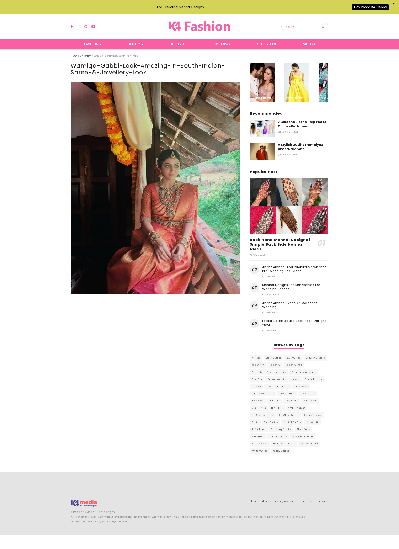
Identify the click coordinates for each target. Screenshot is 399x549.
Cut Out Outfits (276, 379)
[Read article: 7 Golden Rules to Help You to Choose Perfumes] (262, 129)
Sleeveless (258, 436)
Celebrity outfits (261, 372)
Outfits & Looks (312, 415)
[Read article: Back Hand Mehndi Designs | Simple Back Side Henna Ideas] (289, 206)
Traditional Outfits (284, 443)
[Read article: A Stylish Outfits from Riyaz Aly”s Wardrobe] (262, 151)
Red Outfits (312, 422)
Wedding (222, 44)
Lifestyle (177, 44)
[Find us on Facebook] (72, 26)
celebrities (258, 364)
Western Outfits (309, 443)
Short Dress (303, 429)
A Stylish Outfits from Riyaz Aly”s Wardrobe (300, 147)
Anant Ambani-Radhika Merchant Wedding (290, 305)
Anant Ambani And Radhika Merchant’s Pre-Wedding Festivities (294, 269)
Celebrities (266, 44)
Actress (256, 357)
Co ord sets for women (303, 372)
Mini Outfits (259, 407)
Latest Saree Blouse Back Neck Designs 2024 (294, 323)
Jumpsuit (274, 400)
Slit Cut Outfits (278, 436)
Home (74, 55)
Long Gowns (309, 400)
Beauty (134, 44)
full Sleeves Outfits (263, 393)
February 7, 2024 (288, 154)
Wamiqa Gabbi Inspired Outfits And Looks (116, 55)
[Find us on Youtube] (93, 26)
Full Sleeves (301, 386)
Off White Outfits (289, 415)
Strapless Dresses (302, 436)
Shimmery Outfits (281, 429)
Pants (255, 422)
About (253, 501)
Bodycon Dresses (315, 357)
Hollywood (258, 400)
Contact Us (322, 501)
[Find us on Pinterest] (85, 26)
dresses (295, 379)
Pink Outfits (271, 422)
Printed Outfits (292, 422)
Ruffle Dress (259, 429)
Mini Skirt (277, 407)
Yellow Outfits (281, 450)
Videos (309, 44)
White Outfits (259, 450)
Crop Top (257, 379)
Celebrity (275, 364)
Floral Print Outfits (277, 386)
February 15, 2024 (289, 131)
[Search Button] (324, 27)
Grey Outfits (307, 393)
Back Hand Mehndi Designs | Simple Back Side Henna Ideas (280, 244)
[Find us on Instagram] (78, 26)
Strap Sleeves (260, 443)
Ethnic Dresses (313, 379)
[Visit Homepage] (199, 27)
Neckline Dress (296, 407)
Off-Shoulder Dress (262, 415)
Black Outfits (273, 357)
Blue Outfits (293, 357)
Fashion (91, 44)
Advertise (266, 501)
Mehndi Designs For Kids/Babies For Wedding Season (291, 287)
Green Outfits (287, 393)
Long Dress (291, 400)
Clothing (281, 372)
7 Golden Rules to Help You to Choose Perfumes (302, 124)
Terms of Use (305, 501)
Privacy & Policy (284, 501)
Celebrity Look (294, 364)
